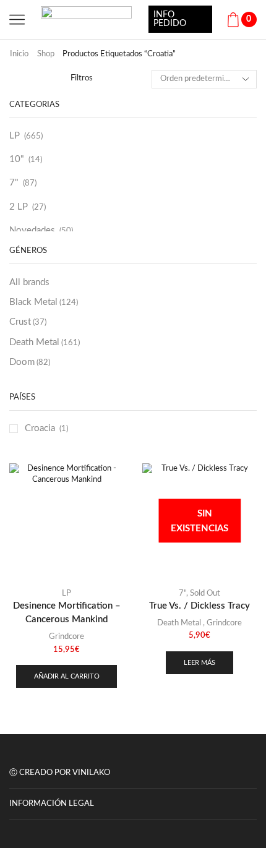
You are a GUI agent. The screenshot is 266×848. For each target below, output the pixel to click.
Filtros (82, 78)
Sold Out (205, 593)
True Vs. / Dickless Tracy (199, 605)
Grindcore (66, 637)
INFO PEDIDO (169, 19)
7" (14, 182)
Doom (29, 362)
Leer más (199, 662)
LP (14, 135)
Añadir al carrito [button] (67, 676)
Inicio (19, 54)
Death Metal (44, 342)
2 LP (18, 207)
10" (16, 159)
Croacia (40, 428)
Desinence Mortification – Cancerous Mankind (67, 612)
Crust (27, 322)
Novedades (32, 230)
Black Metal (43, 302)
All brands (29, 282)
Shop (45, 54)
